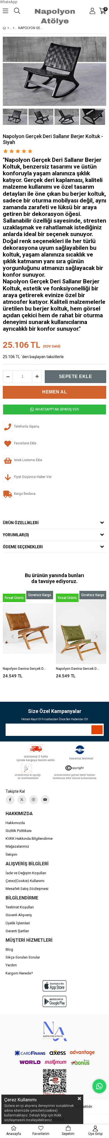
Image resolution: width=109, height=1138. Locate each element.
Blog (9, 949)
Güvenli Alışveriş (19, 915)
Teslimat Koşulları (20, 907)
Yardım (11, 965)
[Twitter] (21, 799)
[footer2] (55, 761)
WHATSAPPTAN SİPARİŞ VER (56, 409)
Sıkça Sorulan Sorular (23, 957)
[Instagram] (33, 799)
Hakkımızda (15, 823)
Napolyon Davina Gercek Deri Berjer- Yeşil (77, 669)
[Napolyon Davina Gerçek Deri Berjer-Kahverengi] (28, 628)
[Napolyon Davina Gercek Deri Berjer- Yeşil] (81, 628)
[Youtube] (45, 799)
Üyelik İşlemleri (18, 923)
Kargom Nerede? (19, 973)
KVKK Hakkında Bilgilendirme (29, 838)
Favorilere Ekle (28, 636)
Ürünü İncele (38, 636)
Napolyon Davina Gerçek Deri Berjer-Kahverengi (24, 669)
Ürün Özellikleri (21, 523)
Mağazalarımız (17, 846)
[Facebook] (10, 799)
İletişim (11, 854)
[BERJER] (13, 28)
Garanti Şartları (17, 931)
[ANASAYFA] (8, 28)
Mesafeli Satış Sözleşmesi (27, 889)
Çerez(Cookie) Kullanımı (25, 881)
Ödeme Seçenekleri (23, 547)
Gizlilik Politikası (19, 831)
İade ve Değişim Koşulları (26, 873)
